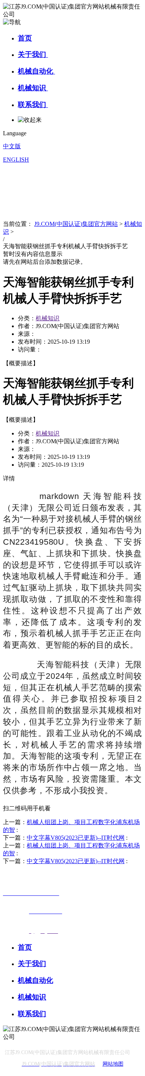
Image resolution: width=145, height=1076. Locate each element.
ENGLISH (16, 159)
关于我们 (33, 54)
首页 (25, 38)
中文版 (12, 146)
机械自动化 (36, 71)
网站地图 (113, 1064)
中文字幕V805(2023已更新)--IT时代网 (76, 837)
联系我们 (33, 104)
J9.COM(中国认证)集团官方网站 (76, 224)
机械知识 (33, 88)
